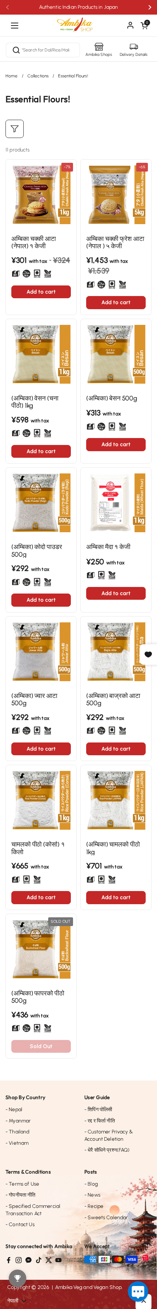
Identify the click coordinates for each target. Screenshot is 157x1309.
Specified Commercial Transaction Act (32, 1210)
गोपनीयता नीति (20, 1195)
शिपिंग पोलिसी (98, 1109)
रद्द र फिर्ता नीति (99, 1121)
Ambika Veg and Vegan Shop (88, 1287)
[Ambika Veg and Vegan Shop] (78, 22)
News (92, 1195)
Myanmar (18, 1121)
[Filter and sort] (14, 129)
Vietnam (16, 1143)
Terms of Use (22, 1184)
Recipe (93, 1206)
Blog (91, 1184)
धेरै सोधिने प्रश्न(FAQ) (107, 1150)
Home (11, 75)
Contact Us (20, 1224)
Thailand (17, 1132)
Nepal (13, 1109)
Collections (38, 75)
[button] (144, 25)
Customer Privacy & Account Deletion (108, 1135)
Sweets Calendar (106, 1217)
